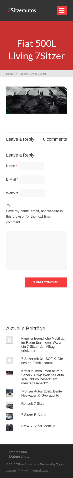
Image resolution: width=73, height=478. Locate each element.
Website (12, 193)
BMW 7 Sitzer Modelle (38, 426)
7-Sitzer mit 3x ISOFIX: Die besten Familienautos (42, 361)
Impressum (18, 451)
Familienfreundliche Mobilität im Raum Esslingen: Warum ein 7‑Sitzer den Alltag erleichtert (42, 345)
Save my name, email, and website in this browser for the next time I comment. (34, 216)
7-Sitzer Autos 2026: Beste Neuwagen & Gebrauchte (41, 393)
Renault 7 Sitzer (33, 404)
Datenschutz (19, 456)
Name (11, 166)
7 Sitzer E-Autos (33, 415)
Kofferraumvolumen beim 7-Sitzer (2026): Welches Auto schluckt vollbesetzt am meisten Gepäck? (42, 377)
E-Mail (12, 179)
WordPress (40, 470)
